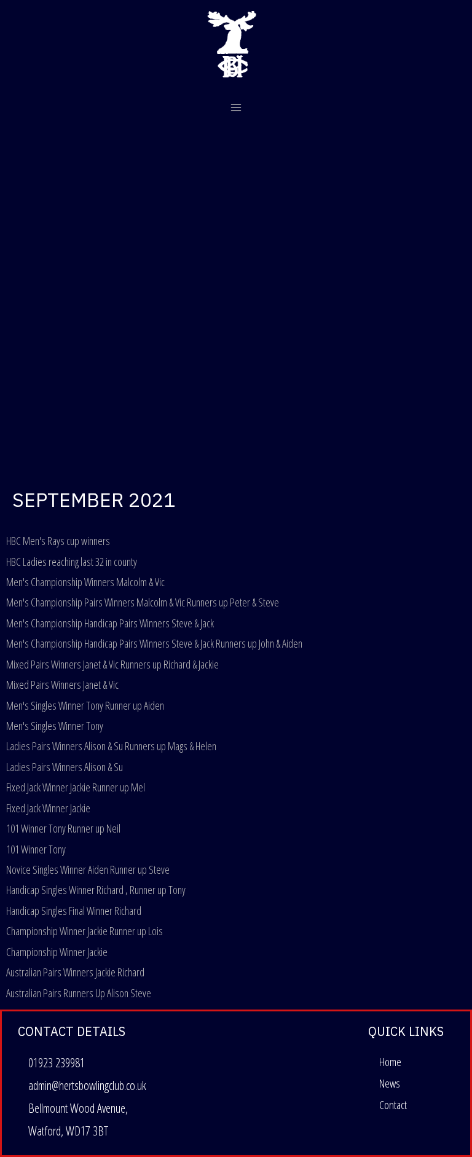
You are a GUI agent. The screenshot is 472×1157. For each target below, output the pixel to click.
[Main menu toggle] (236, 107)
